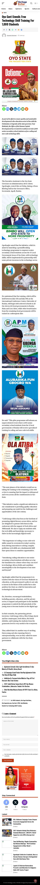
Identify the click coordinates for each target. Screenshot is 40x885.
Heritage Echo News (26, 700)
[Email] (18, 29)
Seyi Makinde (24, 703)
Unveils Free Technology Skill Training (12, 706)
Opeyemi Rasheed (12, 35)
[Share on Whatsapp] (12, 29)
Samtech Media (32, 882)
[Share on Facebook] (6, 29)
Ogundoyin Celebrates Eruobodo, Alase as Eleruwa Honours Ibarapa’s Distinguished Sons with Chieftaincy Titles (25, 856)
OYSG (18, 703)
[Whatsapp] (4, 109)
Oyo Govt (14, 703)
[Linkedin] (15, 109)
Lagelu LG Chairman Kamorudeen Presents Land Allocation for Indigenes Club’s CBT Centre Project (24, 867)
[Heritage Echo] (20, 3)
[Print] (21, 29)
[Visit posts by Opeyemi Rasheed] (4, 35)
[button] (3, 3)
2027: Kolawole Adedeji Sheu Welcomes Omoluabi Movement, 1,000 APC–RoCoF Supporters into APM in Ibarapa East (24, 832)
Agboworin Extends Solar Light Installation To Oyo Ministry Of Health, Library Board (18, 668)
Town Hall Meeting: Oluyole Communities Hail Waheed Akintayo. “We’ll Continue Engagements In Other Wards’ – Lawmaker (25, 844)
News (5, 12)
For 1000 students (15, 700)
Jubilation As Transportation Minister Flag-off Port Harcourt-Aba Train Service (18, 679)
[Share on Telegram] (15, 29)
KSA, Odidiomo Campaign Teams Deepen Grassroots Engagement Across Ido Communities (25, 821)
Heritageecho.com (7, 703)
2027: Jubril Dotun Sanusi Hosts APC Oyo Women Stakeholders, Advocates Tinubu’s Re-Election (17, 685)
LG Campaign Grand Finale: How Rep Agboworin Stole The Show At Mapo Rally (19, 673)
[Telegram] (19, 109)
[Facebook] (7, 109)
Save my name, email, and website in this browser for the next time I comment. (21, 755)
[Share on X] (9, 29)
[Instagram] (24, 805)
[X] (11, 109)
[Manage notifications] (35, 880)
